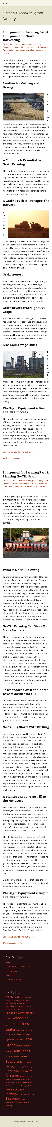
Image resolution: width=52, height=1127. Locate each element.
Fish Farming (19, 1067)
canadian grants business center (18, 1023)
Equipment (44, 47)
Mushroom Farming (20, 1086)
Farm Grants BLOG (13, 979)
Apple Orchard (22, 1003)
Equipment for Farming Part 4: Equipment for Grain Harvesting (26, 36)
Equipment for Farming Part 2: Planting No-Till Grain (26, 474)
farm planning (12, 1056)
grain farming (29, 47)
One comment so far (13, 943)
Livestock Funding (26, 1082)
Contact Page (11, 975)
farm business (30, 44)
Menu (5, 3)
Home (8, 962)
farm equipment (37, 483)
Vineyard (15, 1106)
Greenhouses (10, 1079)
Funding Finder (12, 971)
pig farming (19, 1094)
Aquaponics (19, 1006)
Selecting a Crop (29, 1094)
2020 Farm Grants (17, 1000)
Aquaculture (10, 1006)
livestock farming (15, 1082)
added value (14, 1003)
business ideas (17, 1009)
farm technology (26, 486)
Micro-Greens (10, 1086)
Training (22, 1099)
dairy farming (21, 1030)
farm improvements (22, 50)
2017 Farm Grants (15, 997)
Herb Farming (18, 1079)
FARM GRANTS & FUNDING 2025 (18, 966)
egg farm (29, 1030)
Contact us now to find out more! (18, 451)
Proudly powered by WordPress (26, 1121)
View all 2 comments (13, 458)
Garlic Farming (27, 1067)
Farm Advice (22, 1034)
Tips (4, 489)
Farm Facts (19, 1040)
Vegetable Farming (14, 1102)
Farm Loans (36, 50)
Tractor (15, 1099)
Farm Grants (18, 47)
